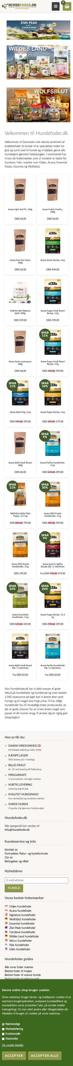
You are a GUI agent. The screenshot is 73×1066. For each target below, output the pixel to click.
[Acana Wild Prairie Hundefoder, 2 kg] (20, 544)
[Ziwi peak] (38, 40)
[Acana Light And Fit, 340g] (20, 190)
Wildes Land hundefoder (24, 936)
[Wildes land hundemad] (38, 80)
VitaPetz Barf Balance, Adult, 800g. (20, 312)
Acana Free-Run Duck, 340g (20, 261)
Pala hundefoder (19, 945)
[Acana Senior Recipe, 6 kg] (52, 241)
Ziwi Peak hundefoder (22, 928)
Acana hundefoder (20, 911)
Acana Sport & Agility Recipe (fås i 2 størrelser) (52, 565)
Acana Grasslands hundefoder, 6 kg (20, 616)
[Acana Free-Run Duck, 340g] (20, 241)
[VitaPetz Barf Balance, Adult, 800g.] (20, 291)
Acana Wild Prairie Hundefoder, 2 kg (20, 565)
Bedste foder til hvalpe (18, 971)
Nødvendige (12, 1024)
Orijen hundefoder (20, 906)
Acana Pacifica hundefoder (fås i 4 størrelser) (52, 666)
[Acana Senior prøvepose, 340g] (20, 342)
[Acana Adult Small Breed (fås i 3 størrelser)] (20, 646)
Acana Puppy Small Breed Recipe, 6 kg (53, 363)
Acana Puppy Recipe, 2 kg (52, 412)
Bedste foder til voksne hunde (23, 975)
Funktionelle (12, 1034)
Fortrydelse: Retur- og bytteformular (26, 853)
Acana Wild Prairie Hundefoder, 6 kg (52, 514)
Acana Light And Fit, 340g (20, 209)
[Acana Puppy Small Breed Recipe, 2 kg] (52, 291)
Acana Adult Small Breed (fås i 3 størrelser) (20, 666)
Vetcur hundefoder (20, 941)
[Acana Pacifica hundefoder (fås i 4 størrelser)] (52, 646)
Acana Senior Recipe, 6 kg (52, 260)
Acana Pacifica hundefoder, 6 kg (52, 464)
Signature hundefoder (22, 915)
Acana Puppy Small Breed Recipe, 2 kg (53, 312)
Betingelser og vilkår (17, 861)
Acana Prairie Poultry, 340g (52, 210)
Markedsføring (14, 1029)
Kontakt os (11, 849)
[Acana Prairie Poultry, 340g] (52, 190)
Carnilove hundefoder (22, 932)
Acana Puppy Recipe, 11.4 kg (52, 616)
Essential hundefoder (22, 923)
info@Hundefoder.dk (17, 830)
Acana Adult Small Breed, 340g (20, 464)
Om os (9, 857)
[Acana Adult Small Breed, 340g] (20, 443)
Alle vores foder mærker (19, 967)
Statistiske (11, 1038)
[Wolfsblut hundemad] (38, 123)
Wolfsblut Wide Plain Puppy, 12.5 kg (20, 514)
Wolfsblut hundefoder (22, 919)
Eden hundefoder (19, 949)
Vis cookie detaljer (13, 1045)
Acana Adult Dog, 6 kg (20, 412)
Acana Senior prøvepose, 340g (20, 363)
